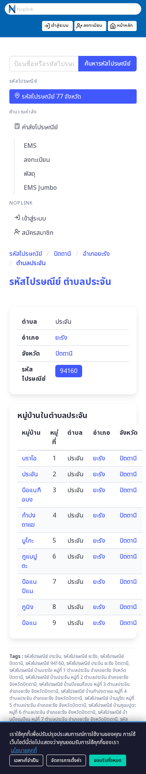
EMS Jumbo (40, 188)
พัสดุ (29, 174)
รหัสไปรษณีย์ (25, 254)
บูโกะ (27, 540)
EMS (30, 146)
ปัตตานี (62, 254)
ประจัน (30, 474)
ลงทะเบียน (37, 160)
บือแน (29, 623)
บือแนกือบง (31, 495)
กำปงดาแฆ (28, 520)
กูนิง (27, 607)
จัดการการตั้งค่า (66, 760)
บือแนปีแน (29, 586)
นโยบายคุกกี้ (24, 750)
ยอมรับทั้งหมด (107, 760)
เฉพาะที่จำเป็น (26, 760)
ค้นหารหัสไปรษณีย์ (107, 63)
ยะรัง (61, 337)
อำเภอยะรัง (96, 254)
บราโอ (29, 458)
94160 (68, 371)
